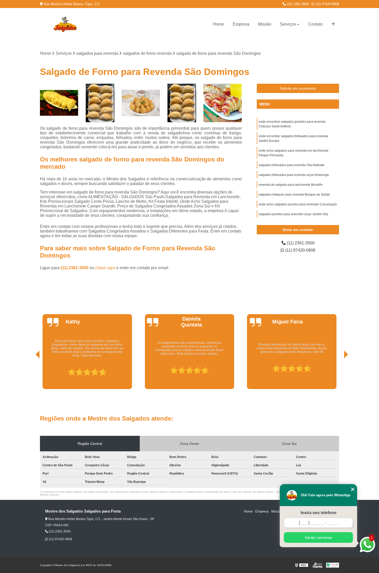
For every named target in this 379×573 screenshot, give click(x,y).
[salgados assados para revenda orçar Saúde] (182, 103)
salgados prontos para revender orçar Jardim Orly (293, 214)
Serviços (288, 24)
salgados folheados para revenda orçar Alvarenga (294, 175)
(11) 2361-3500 (297, 4)
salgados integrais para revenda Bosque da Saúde (294, 194)
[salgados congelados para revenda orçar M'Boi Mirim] (141, 103)
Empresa (241, 24)
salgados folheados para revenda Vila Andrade (292, 165)
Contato (315, 24)
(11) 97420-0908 (326, 4)
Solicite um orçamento (298, 88)
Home (218, 24)
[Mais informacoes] (333, 24)
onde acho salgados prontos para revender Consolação (298, 204)
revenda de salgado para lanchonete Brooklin (291, 185)
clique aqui (105, 268)
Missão (264, 24)
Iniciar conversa (318, 537)
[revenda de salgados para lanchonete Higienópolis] (222, 103)
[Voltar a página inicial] (65, 24)
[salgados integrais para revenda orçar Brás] (59, 103)
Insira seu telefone (318, 512)
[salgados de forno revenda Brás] (100, 103)
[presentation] (30, 374)
